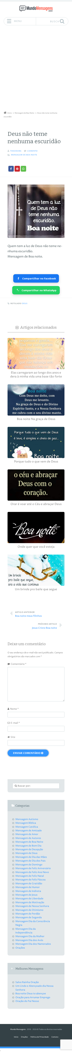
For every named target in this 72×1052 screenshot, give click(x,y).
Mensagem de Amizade (28, 830)
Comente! (32, 151)
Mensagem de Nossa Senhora (32, 906)
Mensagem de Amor (26, 834)
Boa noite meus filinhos (28, 614)
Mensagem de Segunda (28, 917)
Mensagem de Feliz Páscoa (30, 879)
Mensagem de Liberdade (29, 898)
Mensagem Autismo (26, 819)
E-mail (15, 723)
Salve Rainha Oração (27, 982)
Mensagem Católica (26, 826)
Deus (24, 304)
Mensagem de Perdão (27, 913)
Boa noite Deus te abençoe (30, 993)
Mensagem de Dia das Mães (31, 857)
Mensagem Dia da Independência (25, 930)
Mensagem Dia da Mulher (29, 936)
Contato (54, 1037)
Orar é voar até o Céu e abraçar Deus (36, 504)
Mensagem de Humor (27, 887)
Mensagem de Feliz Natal (29, 876)
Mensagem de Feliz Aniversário (33, 868)
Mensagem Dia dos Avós (29, 940)
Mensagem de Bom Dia (28, 845)
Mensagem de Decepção (29, 849)
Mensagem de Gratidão (28, 883)
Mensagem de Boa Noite (24, 155)
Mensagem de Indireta (28, 891)
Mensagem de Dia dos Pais (30, 860)
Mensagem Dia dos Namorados (33, 944)
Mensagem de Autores (28, 838)
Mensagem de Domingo (28, 864)
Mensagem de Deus (26, 853)
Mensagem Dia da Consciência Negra (32, 923)
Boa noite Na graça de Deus (36, 419)
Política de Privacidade (39, 1037)
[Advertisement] (36, 69)
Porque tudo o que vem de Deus (36, 462)
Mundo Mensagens (18, 1029)
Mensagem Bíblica (25, 823)
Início (16, 1037)
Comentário (18, 664)
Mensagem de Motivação (29, 902)
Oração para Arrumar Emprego (32, 997)
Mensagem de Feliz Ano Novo (32, 872)
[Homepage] (36, 8)
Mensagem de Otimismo (29, 910)
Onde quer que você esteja (36, 547)
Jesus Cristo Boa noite (44, 626)
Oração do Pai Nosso (27, 1001)
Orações (20, 947)
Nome (14, 709)
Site (13, 737)
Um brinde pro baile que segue (36, 589)
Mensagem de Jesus (26, 894)
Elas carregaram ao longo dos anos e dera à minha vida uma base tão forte (36, 374)
